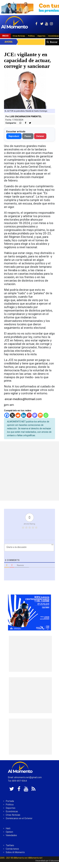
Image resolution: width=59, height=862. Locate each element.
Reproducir (14, 136)
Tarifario (10, 845)
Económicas (12, 811)
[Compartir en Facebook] (24, 123)
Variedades (11, 835)
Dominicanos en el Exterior (19, 818)
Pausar (27, 136)
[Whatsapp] (45, 415)
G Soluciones (54, 861)
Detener (40, 136)
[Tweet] (29, 123)
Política (31, 36)
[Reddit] (17, 415)
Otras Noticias (19, 36)
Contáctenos (12, 848)
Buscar (54, 42)
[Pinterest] (29, 415)
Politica (9, 804)
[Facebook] (6, 415)
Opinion (9, 832)
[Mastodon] (34, 415)
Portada (10, 801)
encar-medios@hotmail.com (23, 399)
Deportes (41, 36)
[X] (12, 415)
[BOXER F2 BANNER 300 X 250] (29, 612)
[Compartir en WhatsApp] (19, 123)
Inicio (5, 36)
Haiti (8, 828)
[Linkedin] (23, 415)
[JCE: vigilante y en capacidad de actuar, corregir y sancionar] (29, 89)
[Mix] (40, 415)
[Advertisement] (29, 471)
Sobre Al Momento (15, 852)
